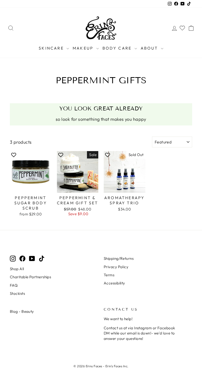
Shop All (17, 268)
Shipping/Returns (119, 258)
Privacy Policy (116, 266)
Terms (109, 275)
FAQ (13, 285)
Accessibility (114, 283)
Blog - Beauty (22, 311)
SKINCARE (52, 48)
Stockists (17, 293)
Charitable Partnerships (30, 277)
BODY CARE (117, 48)
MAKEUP (84, 48)
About (150, 48)
